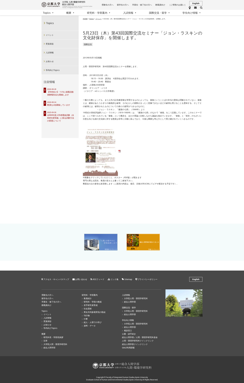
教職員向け (160, 4)
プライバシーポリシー (147, 279)
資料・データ (90, 325)
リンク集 (114, 279)
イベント (50, 35)
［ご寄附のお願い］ (177, 4)
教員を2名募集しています (58, 105)
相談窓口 (128, 330)
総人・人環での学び (93, 322)
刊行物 (87, 315)
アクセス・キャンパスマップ (56, 279)
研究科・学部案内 (97, 12)
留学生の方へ (123, 4)
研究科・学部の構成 (93, 301)
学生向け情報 (190, 12)
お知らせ (50, 61)
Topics (47, 12)
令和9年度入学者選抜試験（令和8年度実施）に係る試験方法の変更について (60, 118)
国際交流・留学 (158, 12)
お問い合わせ (81, 279)
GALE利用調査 (128, 347)
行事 (86, 319)
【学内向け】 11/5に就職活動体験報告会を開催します (60, 93)
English (195, 3)
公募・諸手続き (129, 334)
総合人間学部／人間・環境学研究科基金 (140, 337)
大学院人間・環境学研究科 (55, 344)
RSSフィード (98, 279)
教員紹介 (88, 298)
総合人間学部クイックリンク (135, 344)
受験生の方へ (108, 4)
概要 (68, 12)
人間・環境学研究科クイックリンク (138, 340)
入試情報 (128, 12)
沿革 (45, 340)
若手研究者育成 (91, 305)
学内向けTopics (53, 70)
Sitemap (128, 279)
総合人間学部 (49, 347)
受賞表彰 (50, 43)
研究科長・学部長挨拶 (53, 337)
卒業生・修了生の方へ (142, 4)
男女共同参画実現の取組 (94, 312)
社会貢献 (88, 308)
